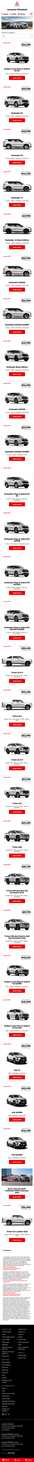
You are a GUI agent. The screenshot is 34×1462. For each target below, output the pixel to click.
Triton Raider (6, 1339)
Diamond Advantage (8, 1404)
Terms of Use (22, 1358)
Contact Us (21, 1332)
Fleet (3, 1375)
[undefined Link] (9, 1414)
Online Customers (23, 1342)
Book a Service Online (8, 1393)
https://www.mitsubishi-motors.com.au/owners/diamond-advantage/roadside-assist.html (12, 1294)
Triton (3, 1334)
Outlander (5, 1345)
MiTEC (20, 1345)
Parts (3, 1391)
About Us (21, 1334)
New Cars (5, 1367)
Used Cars (5, 1372)
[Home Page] (17, 4)
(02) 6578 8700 (10, 1428)
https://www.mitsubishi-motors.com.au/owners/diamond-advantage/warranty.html (12, 1268)
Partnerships (22, 1339)
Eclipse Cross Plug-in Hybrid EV (8, 1352)
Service (4, 1388)
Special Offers (6, 1362)
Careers (20, 1337)
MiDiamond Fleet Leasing (7, 1381)
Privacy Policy (22, 1355)
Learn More (17, 78)
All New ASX (5, 1356)
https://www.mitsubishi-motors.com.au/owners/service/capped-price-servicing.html (15, 1280)
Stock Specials (6, 1365)
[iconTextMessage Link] (3, 1414)
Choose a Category (8, 32)
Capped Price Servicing (6, 1410)
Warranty (5, 1406)
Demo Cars (5, 1370)
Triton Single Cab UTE (8, 1337)
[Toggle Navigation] (31, 14)
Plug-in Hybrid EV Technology (23, 1348)
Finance (4, 1378)
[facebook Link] (6, 1414)
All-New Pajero (6, 1332)
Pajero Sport (5, 1342)
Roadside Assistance (8, 1401)
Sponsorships (6, 1398)
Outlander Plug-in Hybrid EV (7, 1348)
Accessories (5, 1396)
